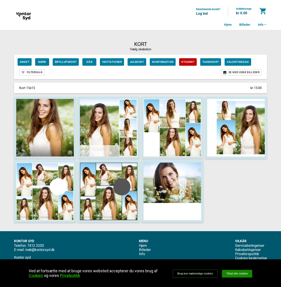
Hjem (228, 24)
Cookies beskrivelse (251, 258)
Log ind (202, 13)
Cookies (36, 275)
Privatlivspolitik (247, 254)
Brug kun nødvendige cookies (195, 273)
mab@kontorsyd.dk (40, 250)
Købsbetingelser (248, 250)
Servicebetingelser (249, 245)
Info (262, 24)
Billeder (244, 24)
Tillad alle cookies (237, 273)
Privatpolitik (70, 275)
